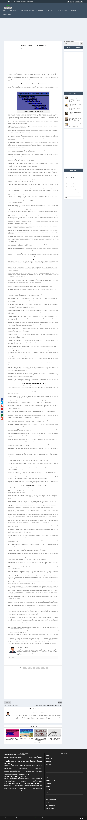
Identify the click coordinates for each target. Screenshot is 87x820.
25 (68, 192)
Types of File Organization (37, 788)
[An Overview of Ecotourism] (26, 733)
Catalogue (48, 767)
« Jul (66, 197)
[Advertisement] (42, 29)
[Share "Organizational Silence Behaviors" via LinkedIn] (36, 667)
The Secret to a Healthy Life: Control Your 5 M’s (75, 124)
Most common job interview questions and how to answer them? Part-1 (16, 778)
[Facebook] (11, 657)
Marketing (48, 786)
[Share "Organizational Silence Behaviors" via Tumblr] (31, 667)
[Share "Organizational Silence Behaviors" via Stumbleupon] (41, 667)
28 (75, 192)
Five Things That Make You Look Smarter (75, 119)
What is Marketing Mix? (15, 790)
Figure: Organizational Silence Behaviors (33, 111)
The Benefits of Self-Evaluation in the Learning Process (75, 106)
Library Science (12, 10)
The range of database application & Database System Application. (16, 788)
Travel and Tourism (32, 47)
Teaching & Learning (27, 10)
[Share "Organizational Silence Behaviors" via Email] (44, 667)
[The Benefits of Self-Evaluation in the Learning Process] (66, 105)
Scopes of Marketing (7, 785)
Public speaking (23, 781)
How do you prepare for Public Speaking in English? (22, 1)
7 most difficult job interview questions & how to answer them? (15, 756)
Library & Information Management (30, 817)
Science (47, 802)
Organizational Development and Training (12, 739)
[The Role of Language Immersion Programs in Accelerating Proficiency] (66, 97)
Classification (49, 771)
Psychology (48, 792)
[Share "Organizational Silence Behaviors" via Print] (46, 667)
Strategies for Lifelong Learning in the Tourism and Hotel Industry (40, 739)
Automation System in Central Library (35, 757)
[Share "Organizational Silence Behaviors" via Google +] (29, 667)
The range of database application (36, 787)
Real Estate (48, 796)
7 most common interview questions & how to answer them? (14, 754)
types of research (7, 790)
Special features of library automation (11, 787)
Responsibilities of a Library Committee (21, 783)
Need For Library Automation (37, 778)
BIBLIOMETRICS (49, 761)
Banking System (49, 758)
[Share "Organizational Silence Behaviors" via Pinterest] (34, 667)
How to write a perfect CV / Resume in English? (34, 771)
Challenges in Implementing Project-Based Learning (23, 762)
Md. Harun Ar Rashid (17, 47)
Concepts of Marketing (19, 765)
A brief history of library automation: (36, 756)
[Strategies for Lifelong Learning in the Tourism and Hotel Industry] (40, 733)
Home (4, 10)
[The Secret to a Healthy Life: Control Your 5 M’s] (66, 124)
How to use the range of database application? (12, 771)
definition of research (8, 768)
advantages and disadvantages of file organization (13, 757)
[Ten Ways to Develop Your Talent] (66, 113)
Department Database (23, 768)
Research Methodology (61, 10)
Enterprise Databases (38, 768)
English (47, 774)
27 (73, 192)
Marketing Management (15, 776)
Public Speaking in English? (37, 781)
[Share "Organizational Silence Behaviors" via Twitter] (26, 667)
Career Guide (7, 14)
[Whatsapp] (13, 657)
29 (78, 192)
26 (71, 192)
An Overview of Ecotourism (26, 738)
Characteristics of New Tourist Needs (54, 739)
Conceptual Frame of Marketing (29, 765)
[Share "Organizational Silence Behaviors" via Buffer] (39, 667)
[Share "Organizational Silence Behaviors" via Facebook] (24, 667)
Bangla (47, 755)
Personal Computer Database (9, 781)
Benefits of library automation (9, 759)
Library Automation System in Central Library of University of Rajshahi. (16, 774)
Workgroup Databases (23, 790)
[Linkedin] (9, 657)
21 (75, 189)
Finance (73, 10)
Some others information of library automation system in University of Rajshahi (28, 785)
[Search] (81, 43)
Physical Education (50, 789)
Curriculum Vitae (39, 765)
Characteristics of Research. (9, 765)
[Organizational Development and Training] (12, 733)
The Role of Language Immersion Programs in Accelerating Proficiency (75, 98)
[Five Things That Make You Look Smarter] (66, 119)
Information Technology (43, 10)
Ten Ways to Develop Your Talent (75, 113)
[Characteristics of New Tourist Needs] (54, 733)
